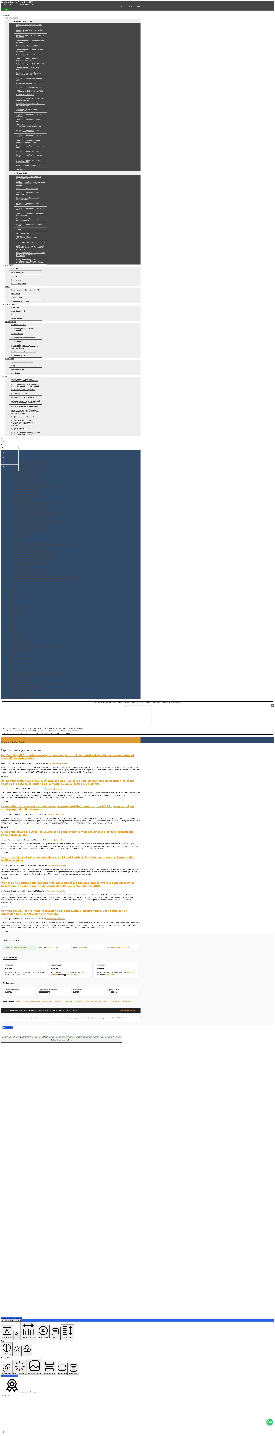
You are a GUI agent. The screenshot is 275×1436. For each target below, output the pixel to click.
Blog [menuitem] (11, 660)
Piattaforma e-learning (93, 1001)
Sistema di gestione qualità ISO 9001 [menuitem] (29, 463)
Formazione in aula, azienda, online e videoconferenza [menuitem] (36, 504)
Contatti (105, 1001)
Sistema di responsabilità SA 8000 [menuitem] (28, 482)
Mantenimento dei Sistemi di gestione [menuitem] (29, 485)
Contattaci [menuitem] (9, 616)
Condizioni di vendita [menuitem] (18, 612)
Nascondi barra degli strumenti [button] (11, 1320)
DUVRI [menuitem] (16, 566)
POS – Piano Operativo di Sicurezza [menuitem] (28, 574)
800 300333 (20, 947)
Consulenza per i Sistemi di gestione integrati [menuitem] (32, 480)
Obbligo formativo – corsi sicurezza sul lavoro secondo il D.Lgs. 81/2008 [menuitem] (43, 545)
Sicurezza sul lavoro (33, 1001)
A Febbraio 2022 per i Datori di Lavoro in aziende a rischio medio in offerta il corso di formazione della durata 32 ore (67, 833)
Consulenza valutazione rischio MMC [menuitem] (29, 518)
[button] (7, 1333)
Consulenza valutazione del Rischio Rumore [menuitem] (32, 552)
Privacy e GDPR (47, 1001)
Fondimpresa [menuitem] (19, 535)
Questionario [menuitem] (14, 627)
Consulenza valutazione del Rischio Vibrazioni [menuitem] (32, 554)
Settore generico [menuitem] (16, 634)
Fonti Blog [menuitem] (13, 665)
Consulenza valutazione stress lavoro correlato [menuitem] (33, 530)
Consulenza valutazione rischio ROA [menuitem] (29, 511)
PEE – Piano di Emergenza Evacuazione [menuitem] (30, 571)
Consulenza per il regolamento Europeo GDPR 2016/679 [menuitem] (37, 487)
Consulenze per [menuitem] (11, 454)
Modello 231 (59, 1001)
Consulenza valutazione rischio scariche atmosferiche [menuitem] (36, 516)
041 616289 (131, 972)
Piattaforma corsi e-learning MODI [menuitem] (23, 605)
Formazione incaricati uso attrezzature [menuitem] (30, 506)
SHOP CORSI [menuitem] (14, 610)
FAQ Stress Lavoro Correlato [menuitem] (21, 692)
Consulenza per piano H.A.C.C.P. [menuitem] (27, 494)
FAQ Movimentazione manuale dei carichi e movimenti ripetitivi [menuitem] (35, 684)
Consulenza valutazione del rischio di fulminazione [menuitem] (35, 559)
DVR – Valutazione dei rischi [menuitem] (25, 569)
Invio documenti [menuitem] (16, 622)
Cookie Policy (127, 1001)
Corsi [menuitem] (7, 601)
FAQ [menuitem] (7, 669)
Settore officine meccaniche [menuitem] (21, 641)
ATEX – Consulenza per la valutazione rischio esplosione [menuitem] (37, 513)
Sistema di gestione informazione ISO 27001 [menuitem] (32, 468)
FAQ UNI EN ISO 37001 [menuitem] (18, 696)
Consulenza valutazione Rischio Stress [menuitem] (30, 564)
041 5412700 (52, 947)
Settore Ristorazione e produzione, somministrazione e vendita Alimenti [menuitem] (39, 646)
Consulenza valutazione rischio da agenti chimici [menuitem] (34, 523)
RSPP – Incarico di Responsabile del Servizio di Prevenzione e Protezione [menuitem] (44, 578)
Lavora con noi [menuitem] (15, 624)
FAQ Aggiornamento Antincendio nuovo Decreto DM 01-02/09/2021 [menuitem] (37, 675)
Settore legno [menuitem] (15, 639)
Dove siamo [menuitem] (14, 595)
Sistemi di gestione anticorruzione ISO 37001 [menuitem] (32, 470)
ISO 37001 (68, 1001)
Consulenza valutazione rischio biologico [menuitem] (31, 509)
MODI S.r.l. (20, 1001)
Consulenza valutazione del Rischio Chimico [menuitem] (32, 562)
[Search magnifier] (3, 441)
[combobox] (61, 1039)
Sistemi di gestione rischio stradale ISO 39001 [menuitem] (32, 475)
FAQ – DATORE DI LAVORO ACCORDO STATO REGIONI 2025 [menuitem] (33, 672)
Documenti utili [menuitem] (15, 663)
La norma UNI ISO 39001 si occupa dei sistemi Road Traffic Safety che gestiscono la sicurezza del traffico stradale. (67, 859)
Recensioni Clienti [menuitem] (16, 598)
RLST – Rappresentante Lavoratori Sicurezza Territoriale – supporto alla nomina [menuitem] (46, 576)
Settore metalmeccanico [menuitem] (19, 643)
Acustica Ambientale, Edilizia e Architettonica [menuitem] (33, 542)
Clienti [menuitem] (12, 593)
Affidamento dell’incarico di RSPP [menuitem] (27, 497)
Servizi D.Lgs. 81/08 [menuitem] (17, 539)
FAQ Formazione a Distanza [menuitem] (20, 682)
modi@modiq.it (84, 947)
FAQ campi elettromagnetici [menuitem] (21, 677)
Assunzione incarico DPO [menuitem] (24, 492)
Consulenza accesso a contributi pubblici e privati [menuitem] (34, 501)
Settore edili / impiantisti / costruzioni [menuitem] (25, 636)
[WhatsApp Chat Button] (269, 1422)
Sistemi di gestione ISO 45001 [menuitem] (26, 477)
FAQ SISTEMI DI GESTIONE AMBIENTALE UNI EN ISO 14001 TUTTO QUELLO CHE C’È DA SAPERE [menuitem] (47, 694)
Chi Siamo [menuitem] (9, 584)
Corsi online (79, 1001)
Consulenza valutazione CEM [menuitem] (26, 526)
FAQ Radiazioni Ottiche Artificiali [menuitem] (23, 687)
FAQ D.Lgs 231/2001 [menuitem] (17, 680)
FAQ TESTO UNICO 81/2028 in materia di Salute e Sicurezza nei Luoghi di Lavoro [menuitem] (42, 689)
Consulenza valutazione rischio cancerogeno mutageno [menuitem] (37, 521)
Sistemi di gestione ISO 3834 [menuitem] (26, 473)
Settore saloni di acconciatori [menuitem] (21, 648)
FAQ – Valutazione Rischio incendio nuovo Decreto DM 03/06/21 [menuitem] (35, 699)
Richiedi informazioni (127, 1010)
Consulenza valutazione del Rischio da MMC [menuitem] (32, 550)
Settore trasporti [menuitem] (16, 651)
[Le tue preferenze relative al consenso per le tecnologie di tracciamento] (4, 1432)
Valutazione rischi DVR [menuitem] (23, 499)
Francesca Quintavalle (58, 763)
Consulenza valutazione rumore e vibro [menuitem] (30, 528)
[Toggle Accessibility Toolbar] (7, 1027)
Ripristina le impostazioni (9, 1376)
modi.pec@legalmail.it (120, 947)
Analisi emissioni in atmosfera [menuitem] (26, 533)
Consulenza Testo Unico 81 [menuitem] (25, 547)
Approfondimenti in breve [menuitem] (20, 658)
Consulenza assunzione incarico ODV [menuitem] (29, 489)
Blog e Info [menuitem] (9, 654)
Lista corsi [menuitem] (13, 607)
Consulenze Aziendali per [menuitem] (20, 459)
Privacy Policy (116, 1001)
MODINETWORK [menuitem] (16, 590)
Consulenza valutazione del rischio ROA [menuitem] (30, 557)
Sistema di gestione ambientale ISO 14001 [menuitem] (31, 465)
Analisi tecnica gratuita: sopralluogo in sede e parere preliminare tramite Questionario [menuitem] (49, 581)
